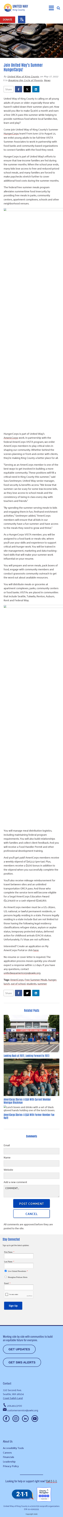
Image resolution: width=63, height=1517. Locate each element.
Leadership (9, 1461)
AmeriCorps (17, 979)
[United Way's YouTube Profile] (35, 1418)
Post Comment (31, 1203)
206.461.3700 (14, 1405)
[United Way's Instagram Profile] (15, 1418)
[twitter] (28, 89)
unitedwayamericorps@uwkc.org (22, 972)
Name (7, 1158)
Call (51, 1481)
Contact (7, 1383)
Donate (7, 19)
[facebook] (19, 89)
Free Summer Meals (36, 979)
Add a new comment (15, 1182)
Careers (7, 1452)
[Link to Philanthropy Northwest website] (23, 1494)
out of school (18, 983)
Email (7, 1145)
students (31, 983)
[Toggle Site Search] (58, 8)
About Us (8, 1441)
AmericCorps (11, 437)
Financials (8, 1456)
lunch (7, 983)
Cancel (31, 1213)
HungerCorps (11, 133)
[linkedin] (36, 89)
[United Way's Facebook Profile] (6, 1418)
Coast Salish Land (13, 1398)
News (47, 80)
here (36, 950)
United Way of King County (23, 76)
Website (8, 1170)
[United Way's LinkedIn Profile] (25, 1418)
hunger (52, 979)
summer (42, 983)
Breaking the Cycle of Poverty (25, 80)
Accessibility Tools (13, 1447)
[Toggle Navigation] (51, 8)
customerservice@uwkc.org (22, 1410)
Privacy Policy (11, 1466)
